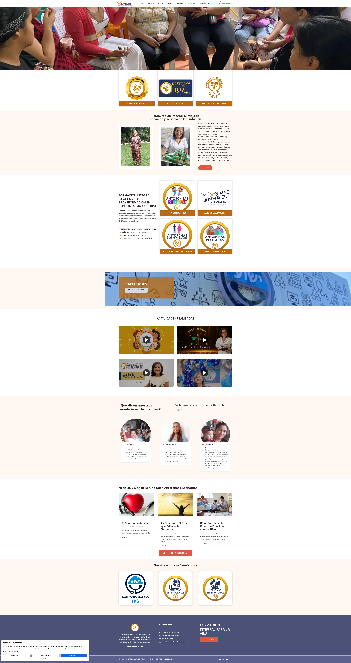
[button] (146, 340)
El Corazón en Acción (135, 523)
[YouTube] (227, 659)
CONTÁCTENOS (205, 3)
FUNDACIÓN (151, 3)
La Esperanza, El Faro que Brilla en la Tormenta (174, 526)
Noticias (124, 520)
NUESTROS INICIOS (165, 3)
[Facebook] (220, 659)
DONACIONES (227, 3)
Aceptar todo (74, 656)
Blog (162, 520)
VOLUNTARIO (193, 3)
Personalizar (16, 656)
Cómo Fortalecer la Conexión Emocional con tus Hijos (212, 526)
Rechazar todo (45, 656)
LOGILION (169, 659)
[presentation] (136, 504)
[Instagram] (223, 659)
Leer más (126, 537)
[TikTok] (230, 659)
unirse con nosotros (136, 290)
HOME (142, 3)
